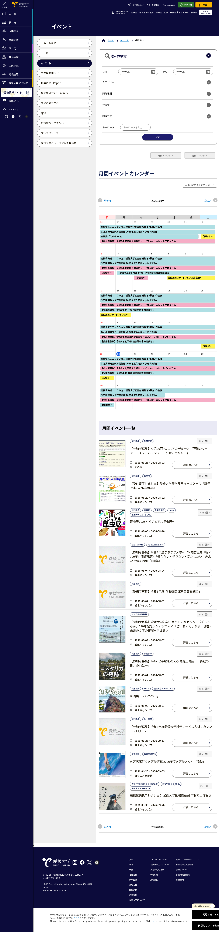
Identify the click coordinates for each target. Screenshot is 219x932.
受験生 (134, 12)
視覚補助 (155, 5)
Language (171, 5)
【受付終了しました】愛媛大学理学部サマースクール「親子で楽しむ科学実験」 (170, 485)
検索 (158, 137)
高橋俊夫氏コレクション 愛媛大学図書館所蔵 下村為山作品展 (171, 795)
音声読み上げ (138, 5)
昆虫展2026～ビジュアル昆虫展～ (152, 521)
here (153, 921)
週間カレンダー (200, 155)
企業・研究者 (170, 12)
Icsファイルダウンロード (201, 184)
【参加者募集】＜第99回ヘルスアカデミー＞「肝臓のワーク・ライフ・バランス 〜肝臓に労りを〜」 (169, 450)
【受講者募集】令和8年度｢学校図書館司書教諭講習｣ (165, 591)
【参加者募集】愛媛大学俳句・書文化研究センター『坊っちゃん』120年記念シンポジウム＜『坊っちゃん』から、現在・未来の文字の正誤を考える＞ (171, 626)
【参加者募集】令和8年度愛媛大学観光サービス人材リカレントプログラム (171, 728)
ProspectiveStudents (122, 12)
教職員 (194, 12)
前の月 (107, 200)
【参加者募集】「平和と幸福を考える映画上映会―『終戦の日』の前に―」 (169, 663)
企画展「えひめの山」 (145, 696)
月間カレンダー (166, 155)
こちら (76, 917)
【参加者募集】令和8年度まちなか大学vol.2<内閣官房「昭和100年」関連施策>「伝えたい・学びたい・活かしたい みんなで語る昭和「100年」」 (170, 556)
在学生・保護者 (146, 12)
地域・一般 (184, 12)
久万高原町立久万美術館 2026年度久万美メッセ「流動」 (168, 761)
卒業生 (159, 12)
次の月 (208, 200)
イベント (124, 40)
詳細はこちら (190, 465)
